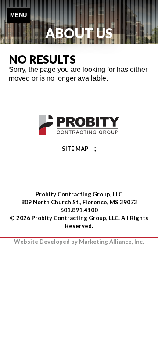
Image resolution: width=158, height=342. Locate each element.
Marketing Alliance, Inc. (111, 241)
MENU (18, 15)
